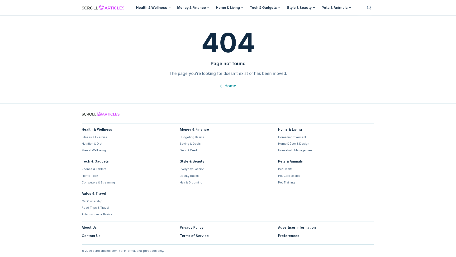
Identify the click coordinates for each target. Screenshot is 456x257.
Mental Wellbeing (94, 150)
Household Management (295, 150)
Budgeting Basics (192, 137)
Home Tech (90, 176)
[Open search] (369, 7)
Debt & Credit (189, 150)
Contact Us (91, 236)
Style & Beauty (299, 7)
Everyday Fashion (192, 169)
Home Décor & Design (293, 143)
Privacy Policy (192, 227)
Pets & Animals (335, 7)
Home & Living (228, 7)
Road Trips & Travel (95, 207)
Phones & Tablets (94, 169)
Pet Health (285, 169)
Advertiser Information (297, 227)
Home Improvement (292, 137)
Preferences (288, 236)
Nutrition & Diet (92, 143)
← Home (228, 86)
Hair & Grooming (191, 182)
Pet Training (286, 182)
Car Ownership (92, 201)
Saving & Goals (190, 143)
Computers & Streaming (98, 182)
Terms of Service (194, 236)
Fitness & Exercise (94, 137)
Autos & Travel (94, 193)
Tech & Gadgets (263, 7)
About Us (89, 227)
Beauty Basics (190, 176)
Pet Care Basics (289, 176)
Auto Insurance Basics (97, 214)
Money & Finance (191, 7)
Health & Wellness (151, 7)
